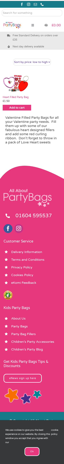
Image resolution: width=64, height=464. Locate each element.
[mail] (35, 4)
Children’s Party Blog (27, 349)
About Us (18, 318)
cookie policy (54, 432)
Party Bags (19, 326)
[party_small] (12, 20)
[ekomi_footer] (8, 292)
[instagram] (28, 4)
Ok (32, 451)
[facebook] (21, 4)
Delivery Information (26, 252)
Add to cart (17, 107)
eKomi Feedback (23, 283)
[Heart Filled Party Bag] (17, 83)
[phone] (42, 4)
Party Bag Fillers (23, 334)
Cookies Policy (22, 275)
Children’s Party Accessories (32, 342)
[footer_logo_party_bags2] (28, 190)
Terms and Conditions (27, 260)
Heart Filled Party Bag (16, 97)
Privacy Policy (21, 267)
